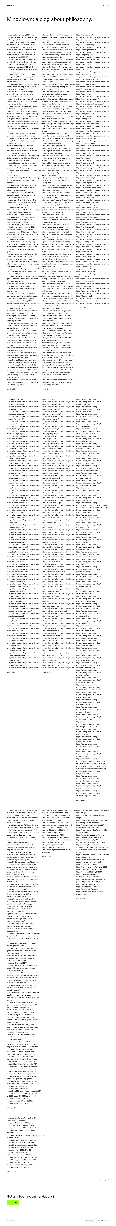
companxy (11, 5)
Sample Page (105, 5)
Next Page (104, 1180)
